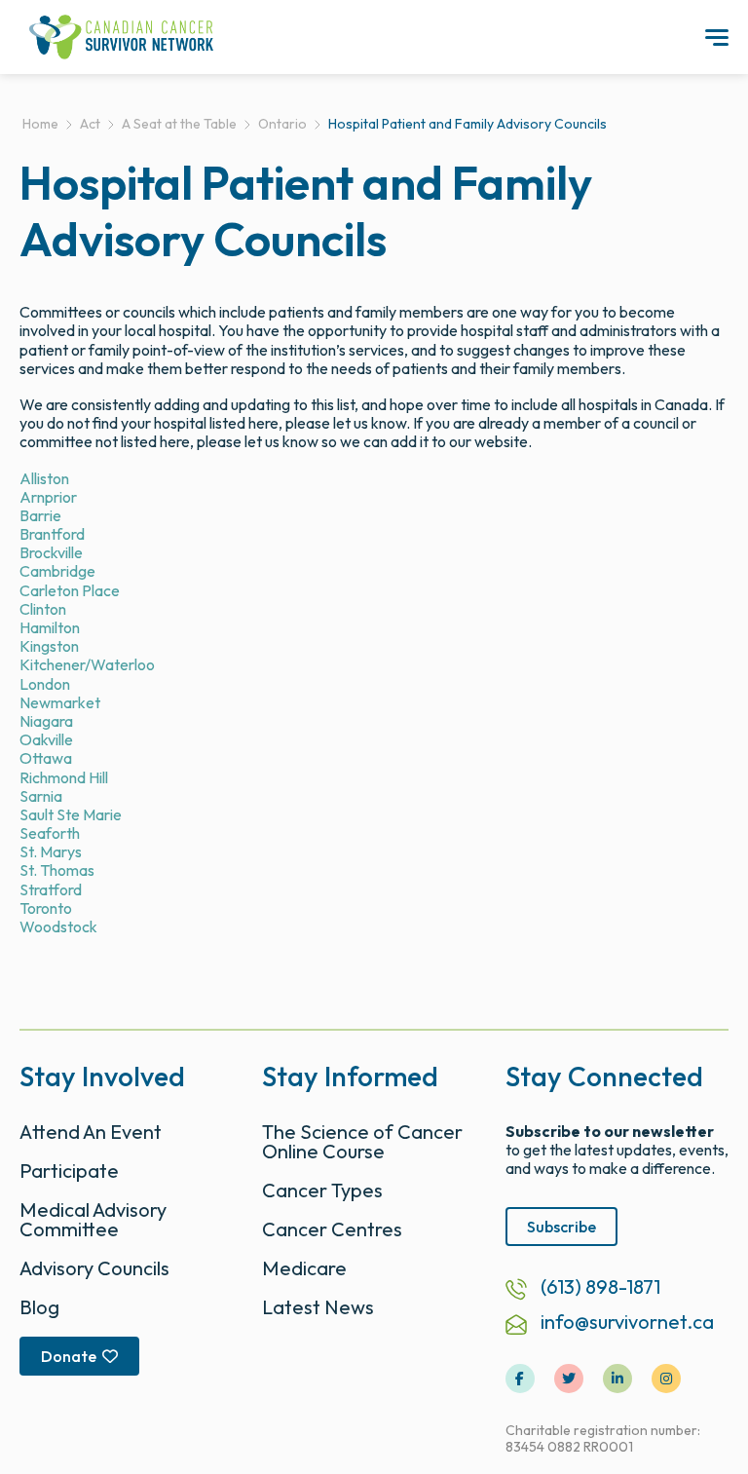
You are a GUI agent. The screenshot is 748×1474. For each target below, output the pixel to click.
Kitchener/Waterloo (87, 664)
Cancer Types (322, 1190)
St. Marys (50, 851)
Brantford (52, 534)
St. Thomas (56, 870)
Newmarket (59, 702)
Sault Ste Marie (70, 814)
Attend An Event (90, 1131)
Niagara (46, 721)
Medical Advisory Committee (93, 1219)
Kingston (49, 646)
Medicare (304, 1268)
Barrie (40, 515)
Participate (69, 1170)
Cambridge (57, 571)
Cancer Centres (332, 1229)
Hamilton (49, 627)
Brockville (51, 552)
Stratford (50, 889)
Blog (39, 1307)
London (44, 684)
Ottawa (45, 758)
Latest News (318, 1307)
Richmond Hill (63, 777)
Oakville (46, 739)
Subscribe (561, 1226)
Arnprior (48, 497)
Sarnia (40, 796)
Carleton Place (69, 590)
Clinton (42, 609)
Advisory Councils (94, 1268)
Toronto (45, 908)
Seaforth (49, 833)
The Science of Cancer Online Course (362, 1141)
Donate (68, 1356)
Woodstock (58, 926)
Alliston (44, 478)
